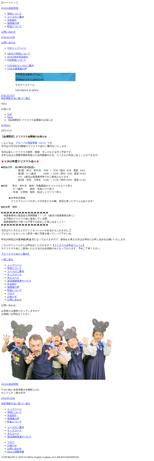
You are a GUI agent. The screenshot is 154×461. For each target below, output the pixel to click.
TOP (9, 114)
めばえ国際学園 (15, 451)
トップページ (16, 48)
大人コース (13, 277)
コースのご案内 (15, 17)
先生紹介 (12, 20)
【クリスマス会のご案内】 (15, 254)
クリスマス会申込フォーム (68, 245)
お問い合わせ (8, 32)
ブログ (10, 293)
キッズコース (14, 274)
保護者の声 (13, 23)
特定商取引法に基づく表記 (15, 98)
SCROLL (6, 125)
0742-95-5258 (8, 37)
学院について (14, 13)
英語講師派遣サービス (19, 281)
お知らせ (12, 296)
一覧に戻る (7, 259)
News (10, 117)
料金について (14, 26)
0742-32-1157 (8, 95)
